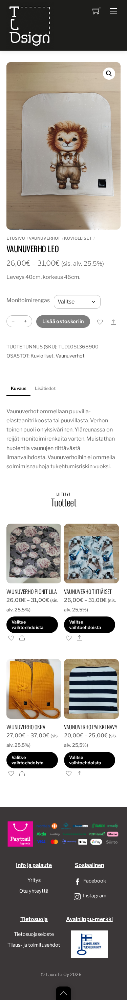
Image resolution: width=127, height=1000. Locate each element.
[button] (109, 74)
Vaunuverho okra (25, 727)
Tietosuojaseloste (34, 934)
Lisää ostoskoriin (63, 321)
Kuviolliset (78, 238)
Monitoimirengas (28, 300)
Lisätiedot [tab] (45, 388)
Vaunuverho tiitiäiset (88, 591)
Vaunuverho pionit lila (31, 591)
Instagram (94, 896)
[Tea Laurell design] (30, 24)
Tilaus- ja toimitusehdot (33, 945)
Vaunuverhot (44, 238)
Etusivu (15, 238)
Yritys (34, 880)
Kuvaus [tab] (18, 388)
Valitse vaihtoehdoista (28, 625)
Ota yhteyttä (33, 891)
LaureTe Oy (57, 974)
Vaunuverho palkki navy (91, 727)
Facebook (94, 881)
